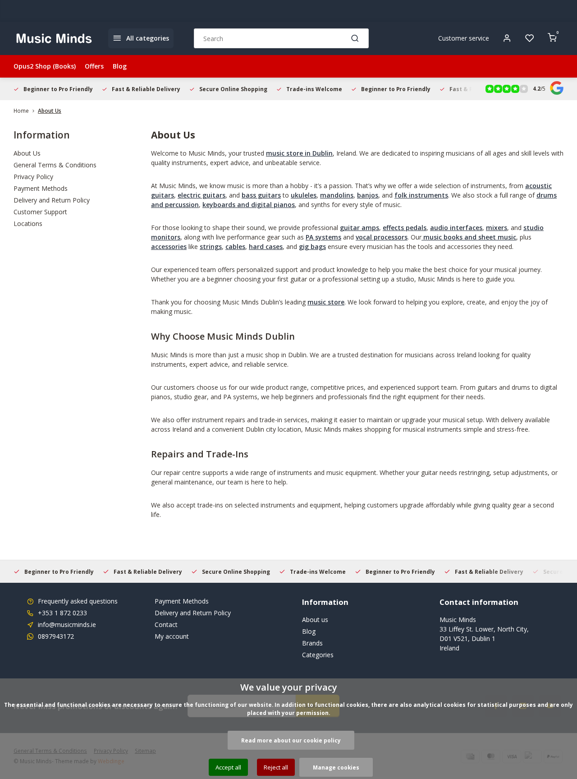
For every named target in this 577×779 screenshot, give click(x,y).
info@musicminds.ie (67, 624)
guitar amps (359, 227)
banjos (367, 195)
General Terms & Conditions (55, 165)
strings (211, 246)
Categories (318, 654)
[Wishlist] (529, 38)
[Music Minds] (54, 38)
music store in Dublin (299, 153)
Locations (28, 223)
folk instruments (421, 195)
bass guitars (261, 195)
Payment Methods (41, 188)
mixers (496, 227)
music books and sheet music (468, 237)
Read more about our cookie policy (291, 740)
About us (315, 619)
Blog (120, 66)
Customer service (463, 38)
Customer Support (40, 211)
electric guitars (201, 195)
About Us (49, 110)
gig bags (312, 246)
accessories (169, 246)
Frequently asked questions (78, 601)
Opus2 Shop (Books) (45, 66)
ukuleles (303, 195)
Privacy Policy (33, 176)
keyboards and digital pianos (248, 204)
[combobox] (281, 38)
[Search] (355, 38)
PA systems (323, 237)
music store (325, 302)
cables (235, 246)
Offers (94, 66)
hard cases (266, 246)
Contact (166, 624)
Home (21, 110)
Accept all (228, 767)
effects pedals (404, 227)
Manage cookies (336, 767)
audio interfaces (456, 227)
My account (172, 636)
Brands (312, 643)
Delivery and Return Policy (52, 200)
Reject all (276, 767)
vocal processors (382, 237)
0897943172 (56, 636)
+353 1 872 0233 (62, 612)
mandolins (336, 195)
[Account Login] (507, 38)
